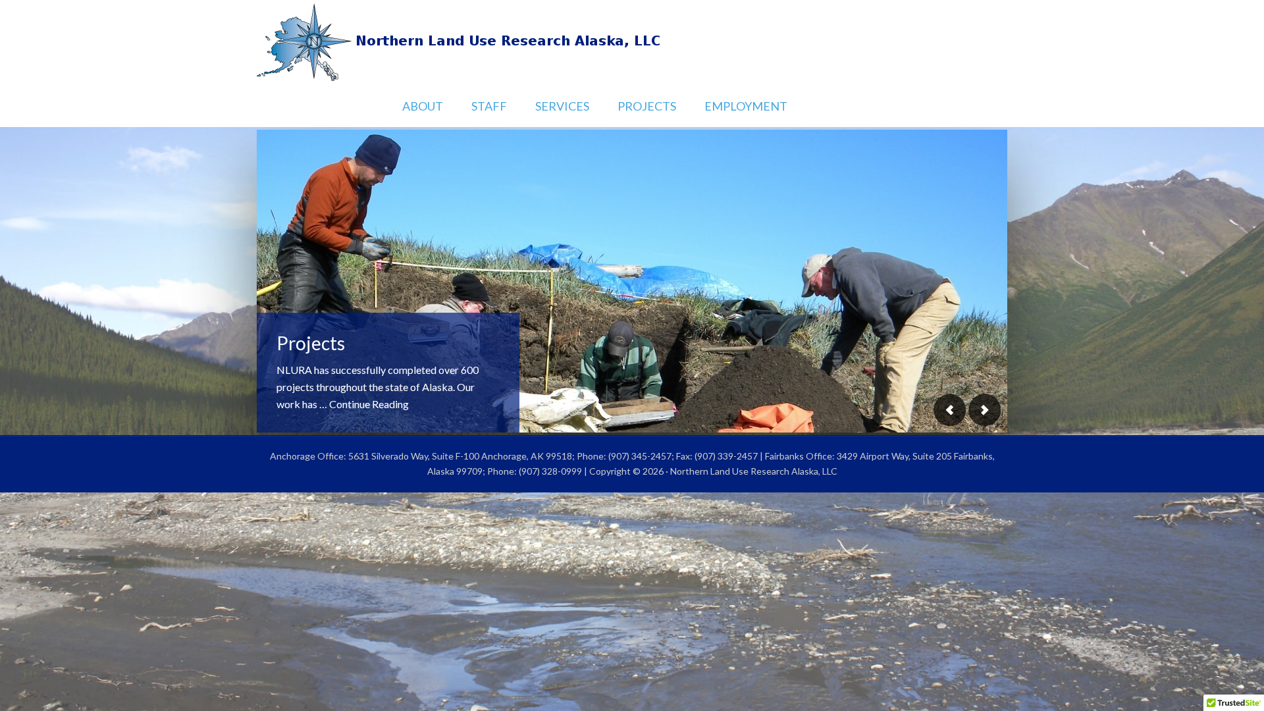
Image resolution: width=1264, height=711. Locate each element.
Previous (950, 410)
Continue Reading (369, 404)
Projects (310, 343)
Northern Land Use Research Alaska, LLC (632, 42)
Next (984, 410)
